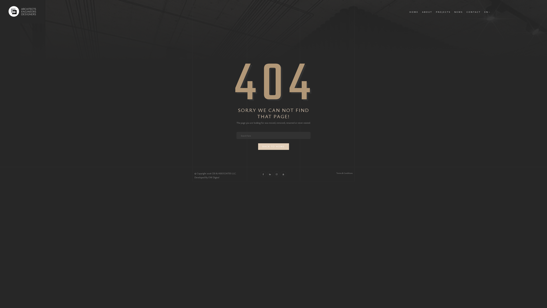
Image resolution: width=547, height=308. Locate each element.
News (458, 11)
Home (413, 11)
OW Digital (213, 177)
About (427, 11)
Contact (474, 11)
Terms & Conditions (344, 173)
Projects (443, 11)
